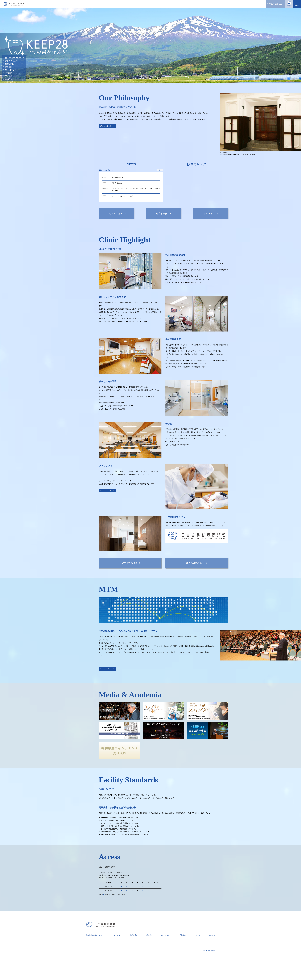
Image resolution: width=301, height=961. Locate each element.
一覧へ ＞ (160, 170)
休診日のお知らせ (117, 183)
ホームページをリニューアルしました (122, 196)
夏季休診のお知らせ (117, 177)
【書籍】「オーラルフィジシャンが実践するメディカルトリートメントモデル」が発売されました (136, 189)
